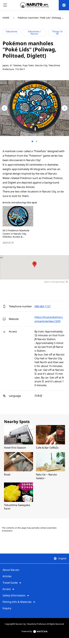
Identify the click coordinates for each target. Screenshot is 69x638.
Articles (7, 576)
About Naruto (11, 570)
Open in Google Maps (54, 281)
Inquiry (7, 608)
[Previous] (4, 108)
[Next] (64, 108)
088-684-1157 (42, 306)
